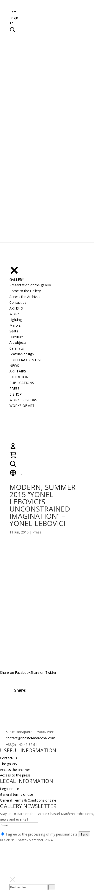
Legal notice (9, 788)
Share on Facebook (15, 672)
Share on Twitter (43, 672)
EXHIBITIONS (19, 377)
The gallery (8, 764)
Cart (12, 12)
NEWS (14, 365)
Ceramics (16, 348)
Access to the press (15, 775)
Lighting (15, 319)
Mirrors (15, 325)
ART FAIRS (17, 371)
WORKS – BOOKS (23, 400)
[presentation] (51, 887)
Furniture (16, 337)
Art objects (18, 342)
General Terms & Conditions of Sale (28, 800)
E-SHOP (15, 394)
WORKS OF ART (21, 405)
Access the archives (15, 769)
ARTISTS (16, 308)
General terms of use (16, 794)
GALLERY (16, 279)
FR (11, 23)
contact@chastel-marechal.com (30, 738)
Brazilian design (21, 354)
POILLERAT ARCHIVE (25, 359)
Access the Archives (24, 296)
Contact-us (8, 758)
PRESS (14, 388)
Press (37, 532)
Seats (13, 331)
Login (13, 17)
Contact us (17, 302)
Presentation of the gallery (30, 285)
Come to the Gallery (25, 291)
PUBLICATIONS (21, 382)
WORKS (15, 313)
